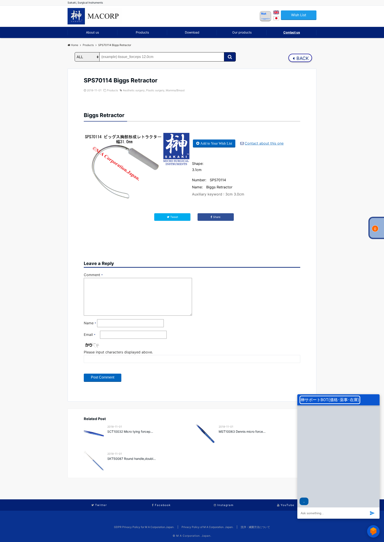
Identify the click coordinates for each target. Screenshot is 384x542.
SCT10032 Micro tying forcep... (130, 431)
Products (142, 32)
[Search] (230, 57)
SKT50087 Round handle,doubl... (131, 458)
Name (90, 323)
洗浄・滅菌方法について (255, 527)
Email (89, 334)
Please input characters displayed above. (118, 352)
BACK (302, 58)
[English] (276, 13)
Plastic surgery (155, 90)
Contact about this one (264, 143)
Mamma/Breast (175, 90)
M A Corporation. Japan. (193, 535)
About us (92, 32)
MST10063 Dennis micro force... (242, 431)
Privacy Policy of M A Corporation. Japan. (207, 527)
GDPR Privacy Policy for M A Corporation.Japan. (144, 527)
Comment (93, 275)
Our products (242, 32)
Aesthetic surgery (134, 90)
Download (192, 32)
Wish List (298, 15)
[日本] (276, 19)
